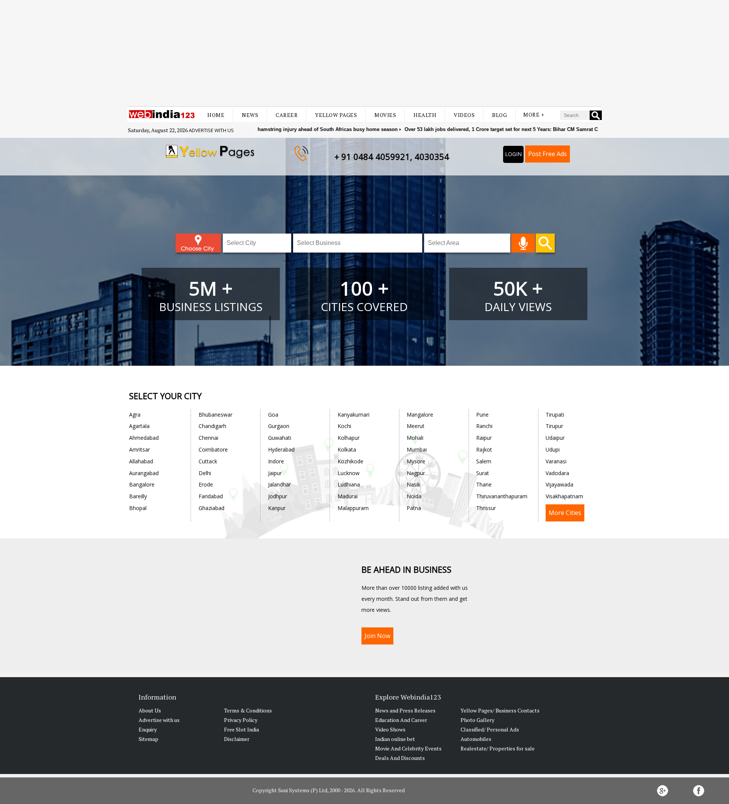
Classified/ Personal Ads (490, 729)
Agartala (139, 426)
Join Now (377, 636)
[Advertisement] (364, 53)
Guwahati (279, 437)
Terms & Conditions (248, 710)
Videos (464, 114)
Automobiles (476, 738)
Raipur (484, 437)
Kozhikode (350, 461)
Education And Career (401, 719)
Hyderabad (281, 449)
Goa (273, 414)
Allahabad (141, 461)
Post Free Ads (547, 154)
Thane (484, 484)
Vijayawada (559, 484)
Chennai (208, 437)
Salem (483, 461)
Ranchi (484, 426)
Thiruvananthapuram (501, 496)
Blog (499, 114)
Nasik (413, 484)
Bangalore (142, 484)
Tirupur (554, 426)
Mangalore (420, 414)
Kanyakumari (353, 414)
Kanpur (277, 508)
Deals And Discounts (400, 757)
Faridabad (211, 496)
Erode (206, 484)
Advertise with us (211, 130)
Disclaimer (236, 738)
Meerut (415, 426)
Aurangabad (144, 473)
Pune (482, 414)
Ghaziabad (211, 508)
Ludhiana (349, 484)
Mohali (415, 437)
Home (215, 114)
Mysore (416, 461)
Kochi (344, 426)
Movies (385, 114)
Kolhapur (349, 437)
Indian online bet (395, 738)
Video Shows (390, 729)
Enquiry (148, 729)
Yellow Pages (336, 114)
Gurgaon (278, 426)
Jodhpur (277, 496)
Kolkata (347, 449)
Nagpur (416, 473)
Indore (276, 461)
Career (287, 114)
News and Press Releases (405, 710)
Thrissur (486, 508)
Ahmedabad (144, 437)
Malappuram (353, 508)
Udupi (553, 449)
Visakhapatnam (564, 496)
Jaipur (275, 473)
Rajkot (484, 449)
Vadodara (557, 473)
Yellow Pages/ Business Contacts (500, 710)
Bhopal (138, 508)
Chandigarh (212, 426)
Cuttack (208, 461)
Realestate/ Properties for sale (498, 748)
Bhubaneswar (215, 414)
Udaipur (555, 437)
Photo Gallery (477, 719)
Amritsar (139, 449)
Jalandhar (279, 484)
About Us (150, 710)
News (250, 114)
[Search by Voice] (523, 243)
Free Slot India (241, 729)
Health (424, 114)
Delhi (205, 473)
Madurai (348, 496)
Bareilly (138, 496)
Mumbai (417, 449)
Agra (134, 414)
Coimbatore (213, 449)
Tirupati (555, 414)
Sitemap (148, 738)
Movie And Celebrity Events (408, 748)
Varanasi (556, 461)
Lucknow (349, 473)
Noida (414, 496)
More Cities (565, 513)
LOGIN (513, 154)
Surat (482, 473)
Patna (414, 508)
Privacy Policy (240, 719)
